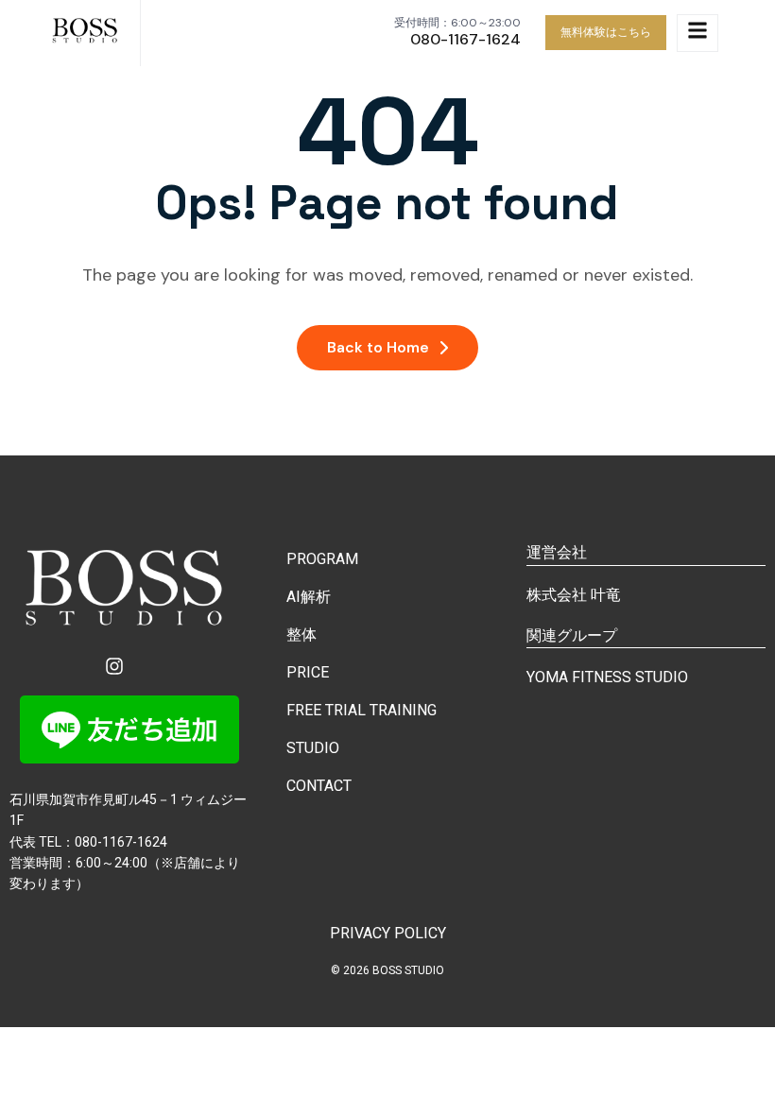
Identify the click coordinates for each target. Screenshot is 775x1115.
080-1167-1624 (465, 39)
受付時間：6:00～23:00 (457, 23)
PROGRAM (322, 559)
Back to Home (378, 347)
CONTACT (319, 786)
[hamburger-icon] (697, 33)
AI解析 (308, 597)
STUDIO (312, 748)
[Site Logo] (86, 33)
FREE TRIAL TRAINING (361, 710)
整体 (301, 634)
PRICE (307, 672)
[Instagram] (114, 666)
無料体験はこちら (605, 32)
